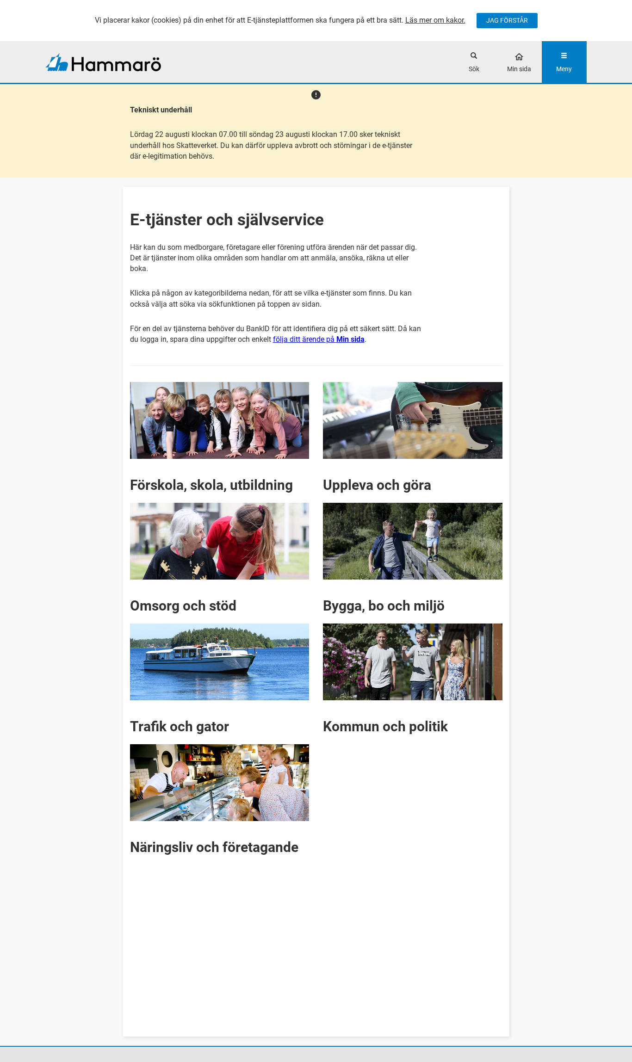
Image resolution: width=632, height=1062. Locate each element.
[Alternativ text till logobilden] (113, 62)
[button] (220, 435)
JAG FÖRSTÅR (507, 20)
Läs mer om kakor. (435, 20)
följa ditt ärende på (319, 339)
